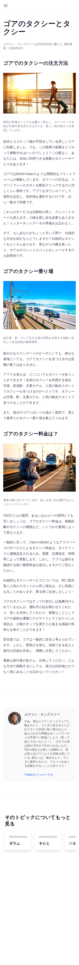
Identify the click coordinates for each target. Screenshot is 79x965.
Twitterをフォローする (38, 774)
